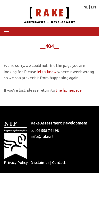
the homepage (69, 90)
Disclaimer (39, 162)
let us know (47, 71)
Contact (59, 162)
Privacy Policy (16, 162)
